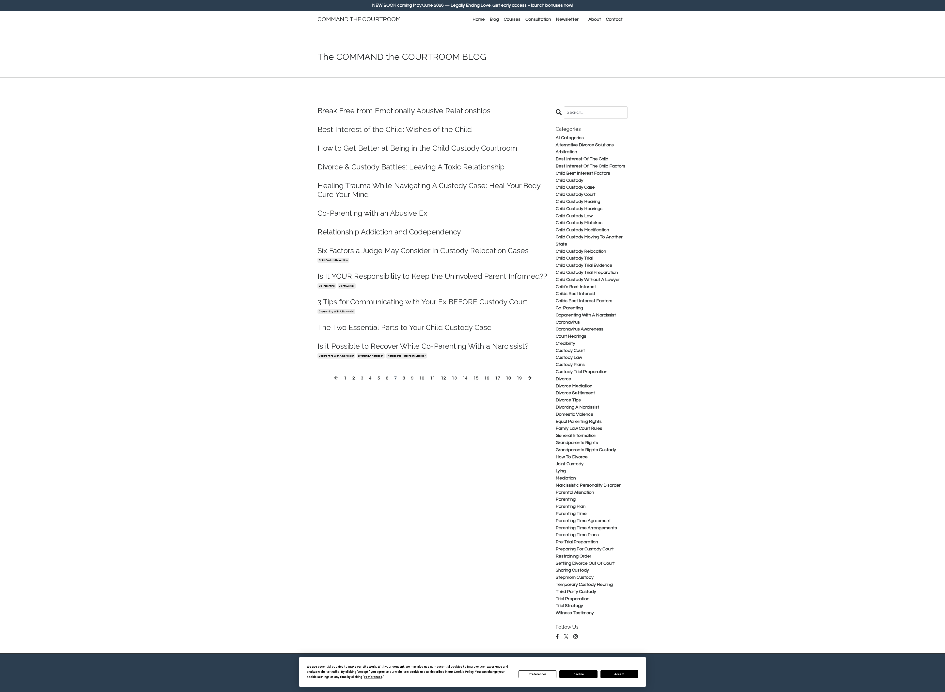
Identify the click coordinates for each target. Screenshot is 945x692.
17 (497, 378)
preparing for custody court (585, 549)
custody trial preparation (581, 371)
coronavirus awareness (579, 329)
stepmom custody (575, 577)
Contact (614, 19)
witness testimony (575, 612)
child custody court (576, 194)
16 (486, 378)
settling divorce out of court (585, 563)
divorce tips (568, 400)
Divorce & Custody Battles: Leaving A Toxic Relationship (410, 167)
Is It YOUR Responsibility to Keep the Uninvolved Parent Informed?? (432, 276)
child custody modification (582, 230)
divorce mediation (574, 386)
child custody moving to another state (589, 241)
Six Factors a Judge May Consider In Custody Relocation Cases (423, 250)
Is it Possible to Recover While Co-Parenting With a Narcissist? (423, 346)
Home (478, 19)
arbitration (566, 151)
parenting (566, 499)
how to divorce (572, 457)
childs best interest (575, 293)
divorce (563, 379)
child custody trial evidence (584, 265)
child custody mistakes (579, 222)
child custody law (574, 216)
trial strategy (569, 605)
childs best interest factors (584, 300)
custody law (569, 357)
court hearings (571, 336)
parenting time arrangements (586, 528)
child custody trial (574, 258)
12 (443, 378)
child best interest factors (583, 173)
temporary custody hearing (584, 584)
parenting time (571, 513)
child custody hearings (579, 208)
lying (561, 471)
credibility (565, 343)
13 (454, 378)
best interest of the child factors (590, 166)
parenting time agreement (583, 520)
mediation (566, 478)
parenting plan (570, 506)
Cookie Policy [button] (463, 672)
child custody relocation (333, 260)
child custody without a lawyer (588, 279)
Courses (512, 19)
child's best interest (576, 286)
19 (519, 378)
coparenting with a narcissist (336, 311)
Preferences (538, 674)
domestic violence (574, 414)
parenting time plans (577, 534)
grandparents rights (577, 442)
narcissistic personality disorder (406, 356)
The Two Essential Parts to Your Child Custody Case (404, 327)
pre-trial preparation (577, 542)
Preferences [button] (373, 677)
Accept (619, 674)
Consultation (538, 19)
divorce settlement (575, 393)
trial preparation (572, 598)
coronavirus (568, 322)
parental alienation (575, 492)
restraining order (573, 556)
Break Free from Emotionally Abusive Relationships (403, 110)
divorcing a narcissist (370, 356)
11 (432, 378)
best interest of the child (582, 159)
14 (465, 378)
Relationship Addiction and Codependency (389, 232)
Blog (494, 19)
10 (421, 378)
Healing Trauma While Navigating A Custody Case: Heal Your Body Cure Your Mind (428, 190)
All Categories (570, 137)
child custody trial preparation (587, 272)
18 (508, 378)
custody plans (570, 364)
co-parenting (327, 286)
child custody (569, 180)
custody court (570, 350)
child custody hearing (578, 201)
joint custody (346, 286)
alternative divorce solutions (585, 145)
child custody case (575, 187)
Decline (578, 674)
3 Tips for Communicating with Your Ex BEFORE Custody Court (422, 301)
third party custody (576, 591)
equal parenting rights (579, 421)
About (594, 19)
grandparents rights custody (586, 449)
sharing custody (572, 570)
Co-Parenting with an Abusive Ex (372, 213)
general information (576, 435)
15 (475, 378)
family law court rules (579, 428)
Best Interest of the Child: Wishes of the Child (394, 129)
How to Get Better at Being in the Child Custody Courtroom (417, 148)
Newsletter (567, 19)
